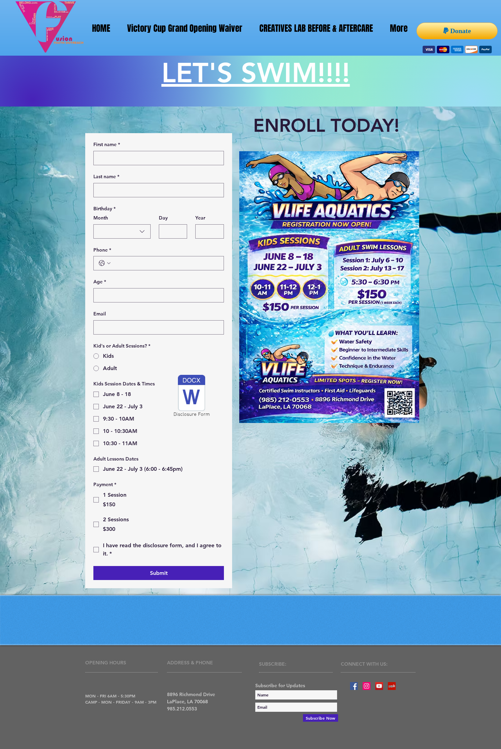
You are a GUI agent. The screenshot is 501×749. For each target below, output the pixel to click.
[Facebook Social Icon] (354, 686)
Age (99, 282)
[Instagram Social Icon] (366, 686)
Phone (102, 250)
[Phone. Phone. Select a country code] (104, 263)
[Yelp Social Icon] (392, 686)
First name (106, 144)
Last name (106, 176)
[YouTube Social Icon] (379, 686)
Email (99, 314)
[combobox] (122, 231)
